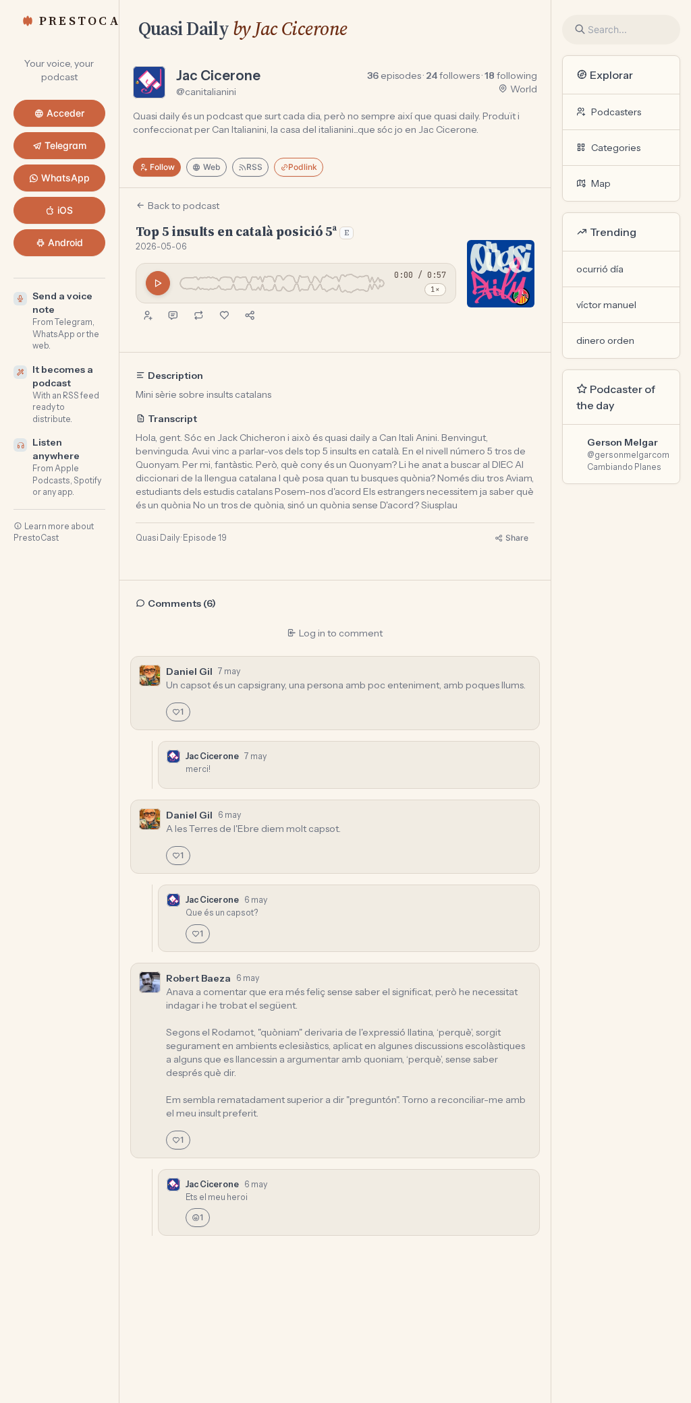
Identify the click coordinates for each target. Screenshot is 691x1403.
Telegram (65, 145)
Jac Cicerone (218, 75)
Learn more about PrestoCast (53, 532)
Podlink (302, 167)
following (511, 75)
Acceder (65, 113)
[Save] (224, 315)
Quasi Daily (183, 28)
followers (453, 75)
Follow (162, 167)
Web (212, 167)
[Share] (249, 315)
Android (65, 242)
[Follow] (147, 315)
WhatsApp (65, 177)
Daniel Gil (189, 671)
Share (516, 538)
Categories (615, 148)
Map (601, 183)
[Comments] (172, 315)
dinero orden (605, 340)
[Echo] (198, 315)
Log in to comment (341, 633)
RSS (254, 167)
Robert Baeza (198, 978)
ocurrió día (600, 269)
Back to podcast (183, 206)
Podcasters (616, 112)
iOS (65, 210)
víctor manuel (606, 305)
